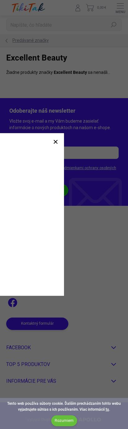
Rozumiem (64, 420)
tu (107, 409)
